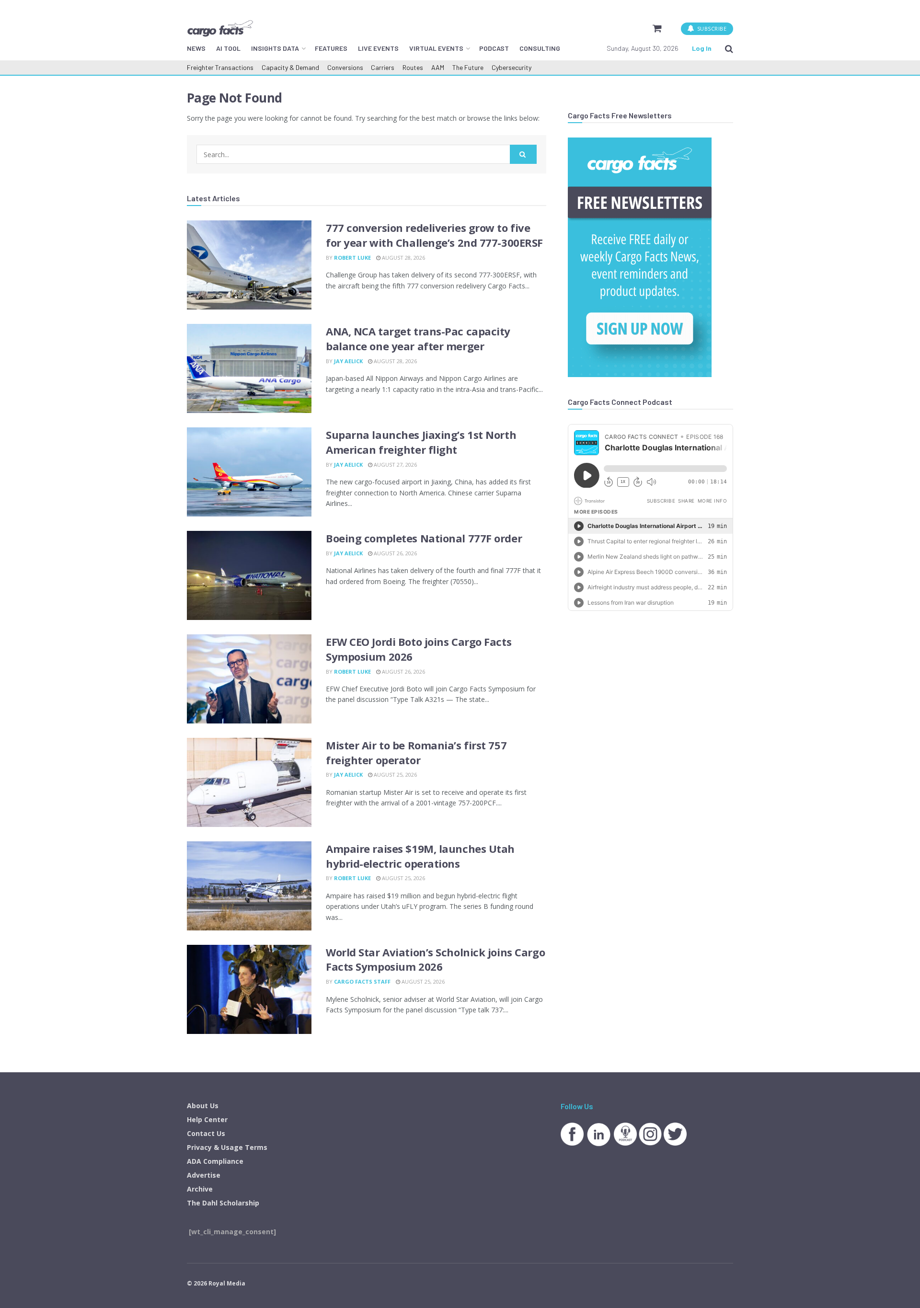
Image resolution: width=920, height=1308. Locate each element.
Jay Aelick (348, 361)
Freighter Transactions (220, 67)
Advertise (203, 1175)
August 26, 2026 (394, 553)
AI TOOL (228, 48)
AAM (437, 67)
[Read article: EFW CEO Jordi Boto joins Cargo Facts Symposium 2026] (249, 678)
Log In (702, 48)
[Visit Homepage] (220, 28)
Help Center (207, 1119)
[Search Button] (729, 48)
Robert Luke (352, 257)
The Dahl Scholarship (223, 1202)
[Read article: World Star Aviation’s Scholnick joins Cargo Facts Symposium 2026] (249, 989)
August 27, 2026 (394, 464)
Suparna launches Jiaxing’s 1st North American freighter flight (421, 442)
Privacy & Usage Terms (227, 1147)
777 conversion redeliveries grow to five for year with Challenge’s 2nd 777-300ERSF (434, 235)
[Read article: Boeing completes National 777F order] (249, 575)
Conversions (345, 67)
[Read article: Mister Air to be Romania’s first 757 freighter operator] (249, 782)
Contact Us (206, 1133)
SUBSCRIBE (710, 28)
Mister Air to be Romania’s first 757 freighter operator (416, 752)
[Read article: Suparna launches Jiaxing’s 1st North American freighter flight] (249, 471)
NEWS (196, 48)
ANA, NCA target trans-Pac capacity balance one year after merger (418, 338)
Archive (200, 1188)
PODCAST (494, 48)
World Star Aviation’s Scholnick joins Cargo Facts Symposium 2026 (435, 959)
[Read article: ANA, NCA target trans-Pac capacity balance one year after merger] (249, 368)
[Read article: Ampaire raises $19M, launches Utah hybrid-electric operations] (249, 885)
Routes (412, 67)
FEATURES (331, 48)
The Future (467, 67)
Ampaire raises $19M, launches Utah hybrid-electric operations (420, 856)
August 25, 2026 (394, 774)
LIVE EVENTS (378, 48)
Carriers (382, 67)
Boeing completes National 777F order (424, 538)
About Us (202, 1105)
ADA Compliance (215, 1161)
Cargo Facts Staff (362, 981)
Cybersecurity (511, 67)
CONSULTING (539, 48)
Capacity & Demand (290, 67)
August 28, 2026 (402, 257)
